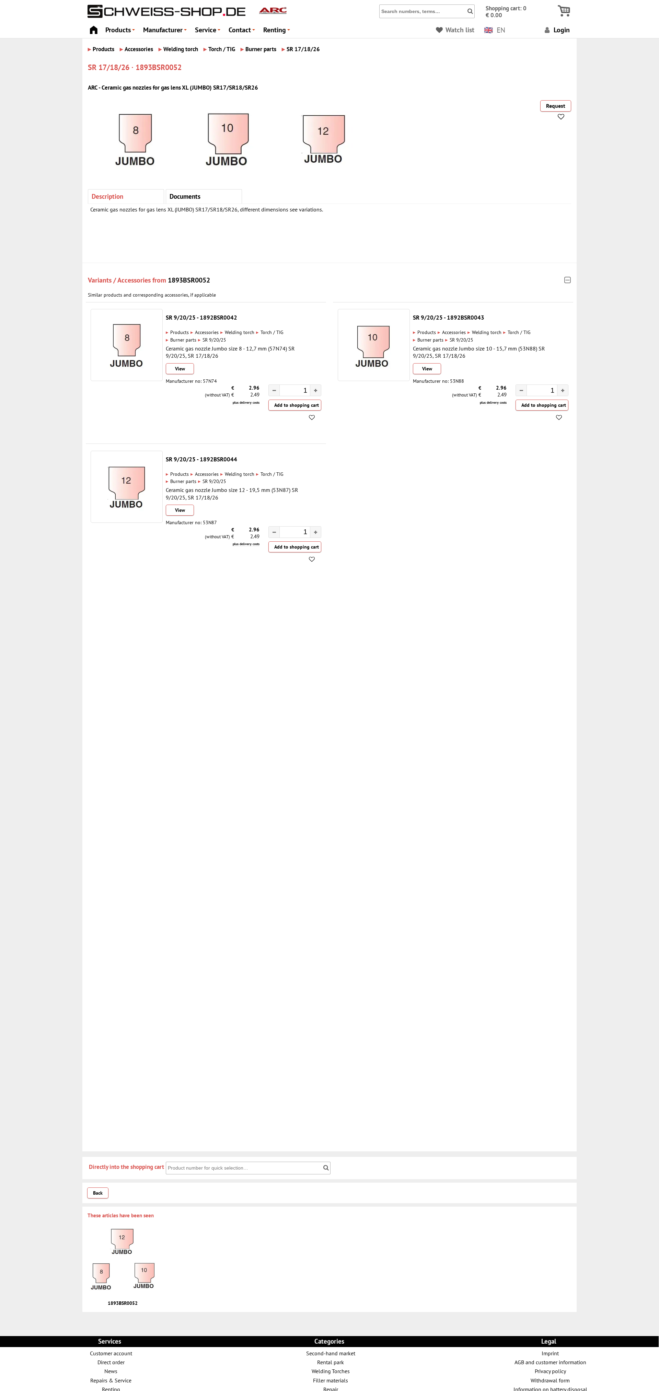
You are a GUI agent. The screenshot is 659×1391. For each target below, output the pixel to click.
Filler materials (330, 1380)
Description (107, 196)
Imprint (550, 1353)
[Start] (93, 28)
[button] (315, 390)
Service (208, 31)
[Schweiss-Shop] (164, 16)
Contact (243, 31)
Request (555, 105)
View (180, 369)
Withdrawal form (550, 1380)
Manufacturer (166, 31)
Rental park (330, 1362)
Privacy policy (550, 1371)
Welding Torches (331, 1371)
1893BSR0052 (189, 280)
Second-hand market (330, 1353)
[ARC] (273, 15)
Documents (185, 196)
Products (121, 31)
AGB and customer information (550, 1362)
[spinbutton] (291, 391)
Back (98, 1193)
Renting (277, 31)
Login (561, 29)
